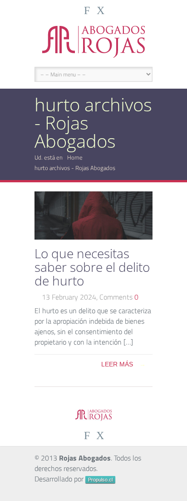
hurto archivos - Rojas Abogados (74, 167)
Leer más (123, 364)
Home (75, 157)
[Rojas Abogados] (93, 42)
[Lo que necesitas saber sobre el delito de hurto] (93, 236)
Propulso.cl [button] (100, 479)
